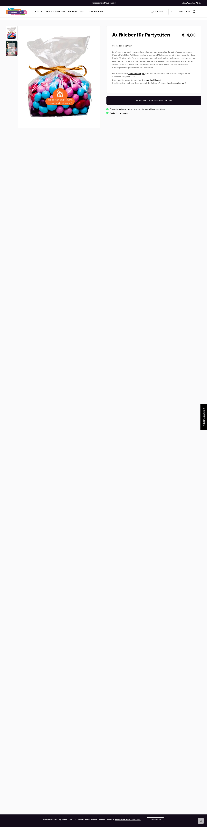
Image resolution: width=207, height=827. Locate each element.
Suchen (194, 11)
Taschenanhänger (136, 74)
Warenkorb (200, 11)
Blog (82, 11)
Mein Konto (184, 12)
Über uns (72, 11)
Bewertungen (96, 11)
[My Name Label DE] (16, 11)
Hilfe (173, 12)
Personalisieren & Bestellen (154, 101)
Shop (37, 11)
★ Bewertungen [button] (204, 417)
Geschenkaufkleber (151, 80)
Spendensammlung (55, 11)
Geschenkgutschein (176, 83)
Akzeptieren (155, 820)
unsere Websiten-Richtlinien (128, 820)
